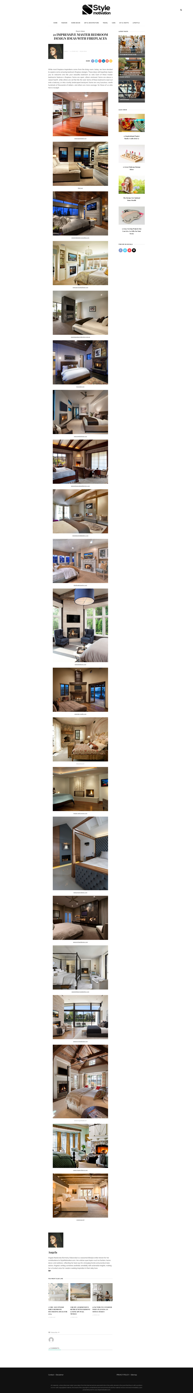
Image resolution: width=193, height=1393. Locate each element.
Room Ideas (80, 31)
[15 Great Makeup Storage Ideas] (132, 154)
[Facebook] (48, 1271)
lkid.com (80, 188)
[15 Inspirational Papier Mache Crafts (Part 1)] (132, 123)
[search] (181, 10)
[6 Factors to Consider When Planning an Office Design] (102, 1292)
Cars (113, 23)
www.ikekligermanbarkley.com (80, 992)
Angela (66, 51)
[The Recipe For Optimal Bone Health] (132, 184)
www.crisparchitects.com (80, 1170)
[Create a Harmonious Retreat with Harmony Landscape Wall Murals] (80, 1292)
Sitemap (134, 1375)
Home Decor (75, 23)
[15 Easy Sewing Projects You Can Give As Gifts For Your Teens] (132, 215)
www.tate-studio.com (80, 714)
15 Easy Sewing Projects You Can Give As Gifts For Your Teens (131, 231)
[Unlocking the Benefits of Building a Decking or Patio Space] (131, 67)
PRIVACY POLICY (123, 1375)
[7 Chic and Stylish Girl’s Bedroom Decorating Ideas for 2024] (58, 1292)
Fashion (64, 23)
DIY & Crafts (124, 23)
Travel (105, 23)
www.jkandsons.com (80, 664)
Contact (51, 1375)
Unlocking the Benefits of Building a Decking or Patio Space (131, 74)
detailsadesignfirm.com (80, 585)
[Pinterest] (129, 250)
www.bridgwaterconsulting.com (80, 238)
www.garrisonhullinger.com (80, 287)
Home (55, 23)
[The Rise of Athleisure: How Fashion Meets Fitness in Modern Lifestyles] (131, 89)
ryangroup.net (80, 1220)
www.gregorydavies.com (80, 892)
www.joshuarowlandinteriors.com (80, 486)
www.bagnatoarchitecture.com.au (80, 337)
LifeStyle (136, 23)
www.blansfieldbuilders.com (80, 535)
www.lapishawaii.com (80, 138)
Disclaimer (60, 1375)
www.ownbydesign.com (80, 436)
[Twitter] (50, 1271)
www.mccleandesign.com (80, 1041)
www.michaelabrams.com (80, 942)
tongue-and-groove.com (80, 813)
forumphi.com (80, 387)
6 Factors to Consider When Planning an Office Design (102, 1309)
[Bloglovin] (134, 250)
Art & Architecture (91, 23)
